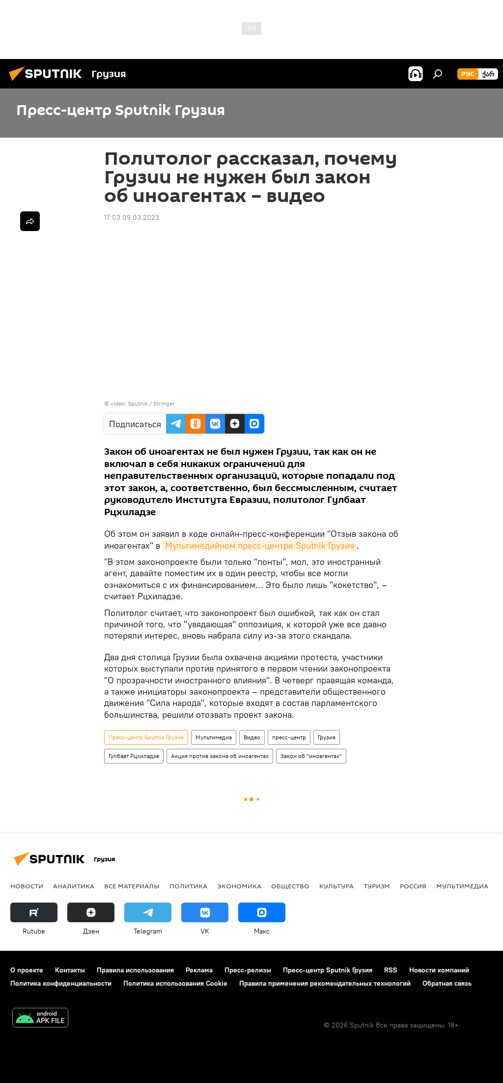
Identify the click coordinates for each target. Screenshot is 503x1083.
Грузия (326, 737)
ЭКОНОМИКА (239, 885)
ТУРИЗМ (376, 885)
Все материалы (132, 885)
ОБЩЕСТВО (290, 885)
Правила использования (135, 970)
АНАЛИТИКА (73, 885)
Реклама (199, 970)
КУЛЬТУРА (336, 885)
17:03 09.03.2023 (131, 217)
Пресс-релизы (247, 970)
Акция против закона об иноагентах (220, 756)
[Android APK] (40, 1019)
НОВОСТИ (26, 885)
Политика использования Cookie (175, 983)
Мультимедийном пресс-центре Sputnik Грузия (259, 545)
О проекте (26, 970)
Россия (413, 885)
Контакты (70, 970)
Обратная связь (447, 983)
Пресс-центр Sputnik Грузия (146, 737)
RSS (390, 970)
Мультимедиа (214, 737)
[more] (30, 221)
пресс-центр (289, 737)
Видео (252, 737)
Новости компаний (439, 970)
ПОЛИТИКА (188, 885)
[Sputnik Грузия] (48, 82)
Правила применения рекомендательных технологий (325, 983)
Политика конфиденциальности (61, 983)
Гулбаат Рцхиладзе (134, 756)
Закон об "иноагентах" (311, 756)
